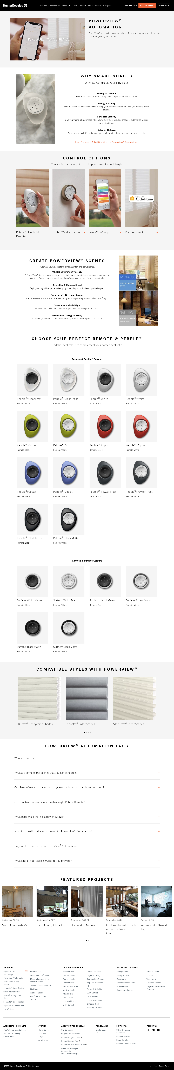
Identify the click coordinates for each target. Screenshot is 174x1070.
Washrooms (151, 979)
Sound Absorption (94, 1000)
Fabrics (90, 5)
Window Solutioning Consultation (11, 1034)
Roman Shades (69, 979)
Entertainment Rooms (126, 982)
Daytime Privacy (93, 975)
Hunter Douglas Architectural (73, 1044)
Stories (42, 1026)
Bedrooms (121, 979)
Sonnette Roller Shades (13, 1001)
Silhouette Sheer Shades (13, 991)
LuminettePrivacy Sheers (11, 983)
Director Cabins (152, 971)
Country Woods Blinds (40, 975)
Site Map (154, 1066)
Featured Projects (42, 1034)
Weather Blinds (36, 993)
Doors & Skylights (94, 989)
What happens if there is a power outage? (39, 816)
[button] (84, 732)
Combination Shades (95, 979)
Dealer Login (101, 1030)
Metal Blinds (68, 994)
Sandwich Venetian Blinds (40, 985)
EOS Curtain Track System (38, 997)
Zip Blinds (34, 989)
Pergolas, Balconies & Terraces (155, 987)
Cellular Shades (69, 975)
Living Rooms (122, 971)
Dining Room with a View (16, 925)
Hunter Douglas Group (70, 1037)
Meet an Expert (147, 6)
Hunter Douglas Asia (69, 1041)
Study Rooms (122, 986)
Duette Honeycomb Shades (12, 996)
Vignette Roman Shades (13, 1005)
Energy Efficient (69, 1001)
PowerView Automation (13, 978)
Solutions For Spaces (127, 967)
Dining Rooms (123, 975)
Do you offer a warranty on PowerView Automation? (45, 846)
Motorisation (55, 5)
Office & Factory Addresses (123, 1031)
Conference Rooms (125, 990)
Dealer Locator (122, 1040)
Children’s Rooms (153, 982)
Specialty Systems (94, 1007)
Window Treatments (73, 967)
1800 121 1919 (130, 5)
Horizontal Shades (70, 986)
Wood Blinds (68, 997)
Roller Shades (35, 971)
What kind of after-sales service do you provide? (43, 860)
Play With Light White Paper (14, 1030)
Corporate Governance (70, 1033)
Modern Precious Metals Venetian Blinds (40, 980)
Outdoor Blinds (93, 1004)
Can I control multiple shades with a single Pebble (49, 802)
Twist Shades (9, 1009)
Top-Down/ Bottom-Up (95, 984)
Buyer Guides (43, 1030)
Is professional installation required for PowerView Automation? (53, 831)
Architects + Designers (103, 5)
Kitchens (149, 975)
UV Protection (92, 996)
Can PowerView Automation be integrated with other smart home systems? (59, 787)
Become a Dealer (123, 1036)
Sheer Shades (68, 971)
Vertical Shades (69, 990)
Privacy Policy (164, 1066)
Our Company (67, 1030)
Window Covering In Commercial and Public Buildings (69, 1051)
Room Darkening (94, 971)
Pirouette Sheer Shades (13, 988)
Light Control (68, 1005)
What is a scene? (24, 758)
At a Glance (43, 1040)
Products (8, 967)
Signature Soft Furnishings (9, 972)
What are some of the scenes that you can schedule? (45, 772)
